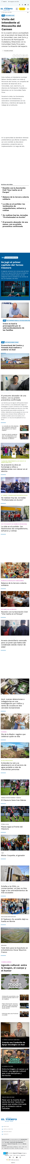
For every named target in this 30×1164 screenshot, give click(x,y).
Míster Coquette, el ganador (13, 855)
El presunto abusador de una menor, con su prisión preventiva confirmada (15, 224)
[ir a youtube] (17, 1157)
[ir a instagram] (20, 1157)
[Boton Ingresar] (17, 9)
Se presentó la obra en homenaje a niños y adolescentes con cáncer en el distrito (14, 468)
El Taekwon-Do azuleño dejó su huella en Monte (14, 920)
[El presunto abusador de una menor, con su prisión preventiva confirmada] (15, 382)
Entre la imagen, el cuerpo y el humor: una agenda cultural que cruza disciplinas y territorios (15, 1072)
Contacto (5, 1134)
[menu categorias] (28, 8)
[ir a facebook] (10, 1157)
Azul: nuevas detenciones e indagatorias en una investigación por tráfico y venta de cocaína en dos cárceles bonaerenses (12, 703)
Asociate (22, 8)
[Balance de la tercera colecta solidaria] (15, 570)
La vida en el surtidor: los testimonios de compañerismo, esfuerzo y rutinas (14, 207)
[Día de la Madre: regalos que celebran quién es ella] (15, 721)
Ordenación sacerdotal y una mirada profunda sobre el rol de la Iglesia (10, 998)
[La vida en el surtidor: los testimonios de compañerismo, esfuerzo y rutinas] (15, 514)
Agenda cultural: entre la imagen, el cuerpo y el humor (14, 968)
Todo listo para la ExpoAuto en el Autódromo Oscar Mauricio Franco (14, 950)
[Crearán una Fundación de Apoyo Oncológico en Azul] (15, 1030)
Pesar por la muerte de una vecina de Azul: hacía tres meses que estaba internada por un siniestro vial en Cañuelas (14, 1104)
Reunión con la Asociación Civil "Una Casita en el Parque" (13, 190)
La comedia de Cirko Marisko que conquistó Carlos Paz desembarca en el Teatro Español (10, 428)
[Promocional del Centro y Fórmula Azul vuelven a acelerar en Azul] (15, 361)
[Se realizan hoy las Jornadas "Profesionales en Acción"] (15, 485)
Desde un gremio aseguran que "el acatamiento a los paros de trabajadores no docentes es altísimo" (9, 436)
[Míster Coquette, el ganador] (15, 843)
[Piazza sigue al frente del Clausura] (15, 814)
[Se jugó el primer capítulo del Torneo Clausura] (15, 288)
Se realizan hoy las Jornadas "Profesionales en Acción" (15, 216)
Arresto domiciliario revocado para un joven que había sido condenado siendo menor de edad (14, 643)
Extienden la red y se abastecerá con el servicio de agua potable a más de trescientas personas (13, 766)
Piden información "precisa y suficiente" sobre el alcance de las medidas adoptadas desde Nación (10, 1006)
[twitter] (22, 5)
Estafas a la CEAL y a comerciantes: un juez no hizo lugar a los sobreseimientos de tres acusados (14, 889)
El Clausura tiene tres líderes (13, 800)
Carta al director (8, 1129)
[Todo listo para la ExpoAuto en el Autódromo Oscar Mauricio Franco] (15, 935)
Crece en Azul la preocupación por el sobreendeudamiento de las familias (13, 327)
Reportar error (7, 1131)
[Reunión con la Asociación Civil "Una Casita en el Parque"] (15, 599)
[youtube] (25, 5)
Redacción (6, 1126)
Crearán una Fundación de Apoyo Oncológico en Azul (13, 1043)
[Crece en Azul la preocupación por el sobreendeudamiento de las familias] (15, 310)
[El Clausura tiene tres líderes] (15, 787)
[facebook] (19, 5)
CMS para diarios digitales (15, 1160)
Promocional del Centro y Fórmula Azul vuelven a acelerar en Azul (12, 347)
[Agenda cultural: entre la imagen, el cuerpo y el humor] (15, 981)
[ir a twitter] (13, 1157)
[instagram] (28, 5)
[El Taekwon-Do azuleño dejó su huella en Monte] (15, 906)
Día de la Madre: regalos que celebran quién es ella (13, 735)
